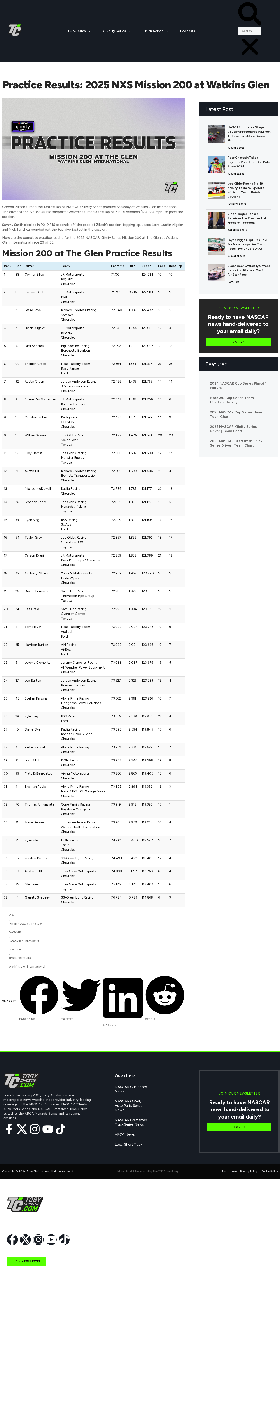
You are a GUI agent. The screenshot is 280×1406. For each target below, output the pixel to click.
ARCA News (125, 1134)
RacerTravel (16, 1384)
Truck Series (153, 31)
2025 (12, 915)
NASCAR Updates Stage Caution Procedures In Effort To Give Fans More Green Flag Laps (249, 133)
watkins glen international (27, 966)
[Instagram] (34, 1129)
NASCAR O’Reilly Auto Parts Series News (128, 1105)
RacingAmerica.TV (21, 1364)
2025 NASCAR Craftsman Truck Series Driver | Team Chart (236, 443)
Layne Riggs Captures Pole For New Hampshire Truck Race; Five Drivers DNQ (247, 244)
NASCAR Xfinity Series (24, 941)
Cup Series (77, 31)
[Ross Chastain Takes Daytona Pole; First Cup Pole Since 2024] (217, 164)
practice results (20, 958)
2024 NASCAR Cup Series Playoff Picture (238, 385)
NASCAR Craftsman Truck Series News (131, 1122)
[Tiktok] (60, 1129)
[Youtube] (47, 1129)
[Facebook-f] (9, 1129)
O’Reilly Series (114, 31)
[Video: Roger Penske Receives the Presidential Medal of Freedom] (217, 221)
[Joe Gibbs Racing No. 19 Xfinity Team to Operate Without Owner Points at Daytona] (217, 190)
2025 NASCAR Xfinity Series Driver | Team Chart (233, 429)
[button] (250, 14)
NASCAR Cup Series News (131, 1089)
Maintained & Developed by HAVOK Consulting (147, 1171)
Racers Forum (18, 1394)
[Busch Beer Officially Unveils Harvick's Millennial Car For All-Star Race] (217, 273)
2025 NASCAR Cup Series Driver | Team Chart (237, 414)
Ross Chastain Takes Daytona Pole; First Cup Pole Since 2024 (249, 162)
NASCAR (15, 932)
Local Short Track (128, 1144)
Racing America (19, 1354)
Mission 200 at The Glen (26, 924)
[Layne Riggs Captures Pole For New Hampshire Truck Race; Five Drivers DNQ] (217, 247)
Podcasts (187, 31)
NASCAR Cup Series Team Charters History (232, 400)
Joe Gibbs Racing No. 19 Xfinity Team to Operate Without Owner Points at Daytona (246, 190)
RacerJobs (15, 1374)
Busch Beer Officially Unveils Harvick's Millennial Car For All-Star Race (249, 270)
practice (15, 949)
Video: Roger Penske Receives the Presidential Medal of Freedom (247, 218)
